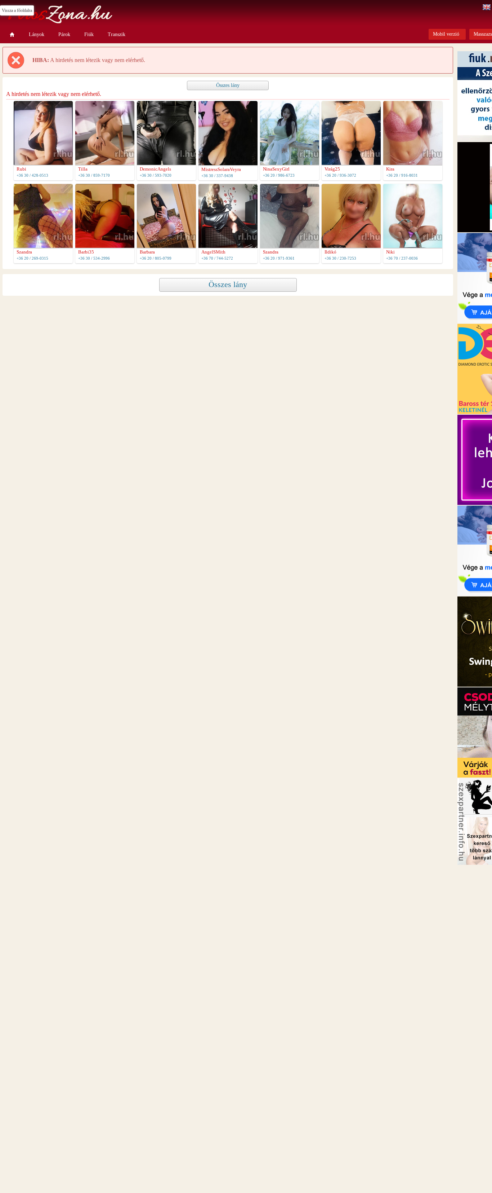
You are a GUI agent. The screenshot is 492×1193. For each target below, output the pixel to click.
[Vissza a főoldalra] (12, 34)
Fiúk (89, 34)
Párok (64, 34)
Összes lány (228, 85)
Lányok (36, 34)
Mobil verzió (446, 34)
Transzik (116, 34)
